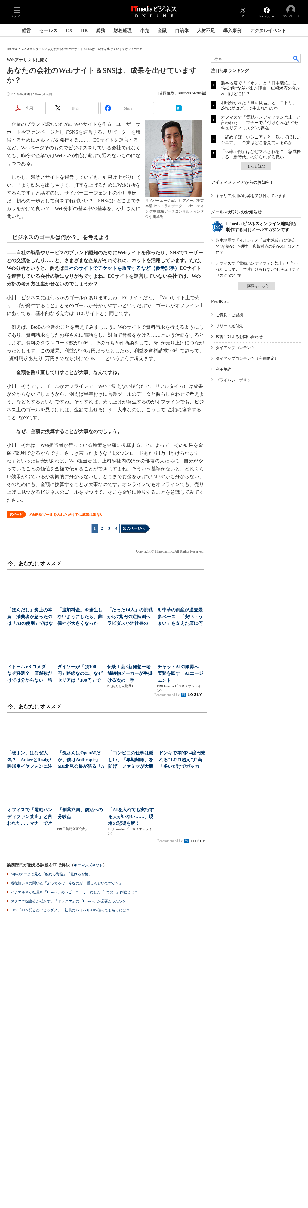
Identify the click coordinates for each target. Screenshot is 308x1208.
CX (69, 30)
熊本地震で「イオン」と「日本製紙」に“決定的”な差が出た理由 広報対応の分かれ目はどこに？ (260, 88)
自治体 (182, 30)
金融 (162, 30)
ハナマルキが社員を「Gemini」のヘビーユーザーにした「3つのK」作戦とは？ (74, 892)
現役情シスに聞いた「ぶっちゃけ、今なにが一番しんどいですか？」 (67, 883)
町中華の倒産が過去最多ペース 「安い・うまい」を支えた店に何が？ (180, 617)
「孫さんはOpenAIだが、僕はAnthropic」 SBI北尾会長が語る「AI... (81, 760)
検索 (296, 58)
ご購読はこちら (256, 286)
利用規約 (223, 369)
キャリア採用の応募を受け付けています (251, 195)
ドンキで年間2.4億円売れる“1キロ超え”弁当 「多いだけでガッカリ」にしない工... (183, 760)
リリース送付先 (229, 326)
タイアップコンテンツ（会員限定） (247, 358)
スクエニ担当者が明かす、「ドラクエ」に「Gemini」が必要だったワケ (68, 901)
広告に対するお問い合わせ (239, 337)
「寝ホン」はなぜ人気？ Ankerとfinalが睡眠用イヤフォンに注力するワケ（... (29, 760)
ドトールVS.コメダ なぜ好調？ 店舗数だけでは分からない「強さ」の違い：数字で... (29, 674)
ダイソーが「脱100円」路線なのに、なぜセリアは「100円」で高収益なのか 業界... (80, 674)
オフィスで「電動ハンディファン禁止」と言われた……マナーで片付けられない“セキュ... (30, 817)
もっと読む (256, 166)
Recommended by (167, 694)
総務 (100, 30)
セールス (48, 30)
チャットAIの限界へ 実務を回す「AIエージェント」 (180, 673)
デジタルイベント (268, 30)
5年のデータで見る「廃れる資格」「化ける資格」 (51, 874)
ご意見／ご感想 (229, 315)
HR (84, 30)
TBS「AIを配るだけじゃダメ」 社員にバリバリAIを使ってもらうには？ (70, 910)
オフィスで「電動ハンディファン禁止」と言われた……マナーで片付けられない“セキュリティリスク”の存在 (261, 122)
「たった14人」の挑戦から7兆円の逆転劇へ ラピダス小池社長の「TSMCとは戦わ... (130, 617)
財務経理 (123, 30)
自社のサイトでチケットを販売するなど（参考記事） (122, 268)
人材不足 (206, 30)
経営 (26, 30)
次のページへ (134, 528)
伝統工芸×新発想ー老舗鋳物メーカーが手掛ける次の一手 (129, 673)
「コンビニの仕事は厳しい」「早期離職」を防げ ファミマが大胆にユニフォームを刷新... (130, 760)
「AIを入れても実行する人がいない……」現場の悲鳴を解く (131, 816)
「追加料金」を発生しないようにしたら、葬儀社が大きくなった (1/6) (80, 617)
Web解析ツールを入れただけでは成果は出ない (66, 514)
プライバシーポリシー (235, 380)
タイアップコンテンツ (235, 347)
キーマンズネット (88, 865)
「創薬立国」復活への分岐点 (80, 813)
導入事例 (232, 30)
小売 (144, 30)
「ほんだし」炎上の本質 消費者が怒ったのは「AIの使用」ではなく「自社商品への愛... (30, 617)
